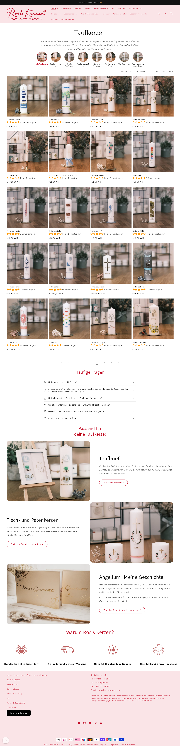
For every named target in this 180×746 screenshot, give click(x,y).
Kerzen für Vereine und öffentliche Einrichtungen (27, 675)
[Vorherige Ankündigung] (7, 2)
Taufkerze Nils (138, 175)
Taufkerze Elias (54, 120)
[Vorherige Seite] (61, 363)
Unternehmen (12, 684)
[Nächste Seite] (118, 363)
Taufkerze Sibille (55, 231)
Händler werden (13, 680)
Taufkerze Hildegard (98, 343)
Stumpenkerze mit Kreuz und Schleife (63, 175)
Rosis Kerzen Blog (14, 693)
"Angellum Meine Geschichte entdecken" (122, 610)
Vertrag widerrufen (18, 713)
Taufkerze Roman (13, 120)
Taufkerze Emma (13, 343)
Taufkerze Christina (98, 120)
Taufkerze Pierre (13, 287)
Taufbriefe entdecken (113, 482)
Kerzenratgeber (13, 689)
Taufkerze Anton (139, 120)
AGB (8, 698)
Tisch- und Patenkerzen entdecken (27, 544)
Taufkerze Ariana (55, 343)
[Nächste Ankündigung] (172, 2)
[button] (54, 8)
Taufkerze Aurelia (97, 287)
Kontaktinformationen (128, 744)
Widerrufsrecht (79, 744)
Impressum (11, 707)
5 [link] (97, 362)
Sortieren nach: (127, 71)
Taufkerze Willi (138, 231)
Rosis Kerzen (54, 745)
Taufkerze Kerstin (13, 231)
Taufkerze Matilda (97, 175)
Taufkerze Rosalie (13, 175)
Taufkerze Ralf (96, 231)
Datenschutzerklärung (16, 703)
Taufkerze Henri (139, 287)
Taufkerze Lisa (54, 287)
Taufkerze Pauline (139, 343)
